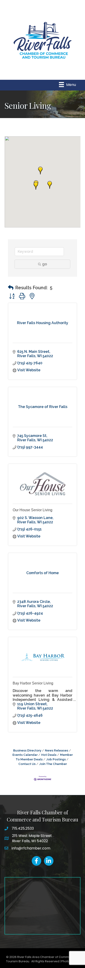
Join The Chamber (53, 764)
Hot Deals (48, 754)
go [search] (44, 264)
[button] (50, 185)
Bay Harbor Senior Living (33, 683)
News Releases (56, 750)
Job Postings (56, 759)
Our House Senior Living (32, 510)
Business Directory (27, 750)
